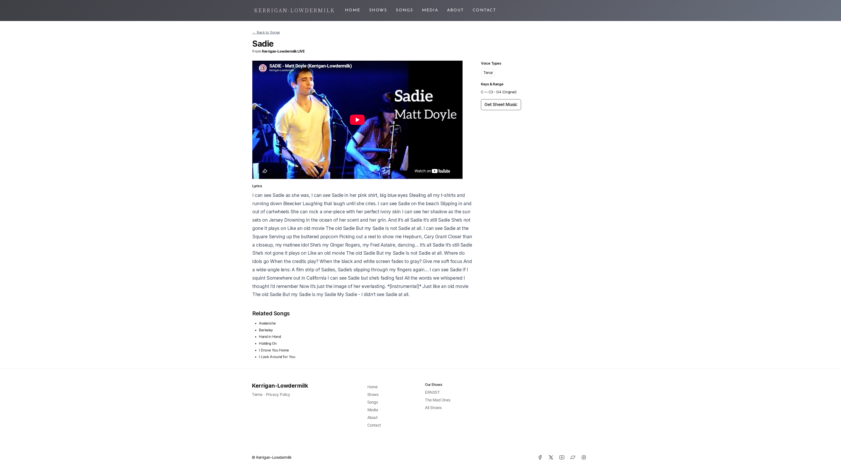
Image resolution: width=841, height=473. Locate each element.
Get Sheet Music (501, 104)
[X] (550, 457)
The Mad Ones (437, 400)
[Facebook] (539, 457)
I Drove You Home (274, 350)
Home (352, 10)
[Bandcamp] (572, 457)
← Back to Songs (266, 32)
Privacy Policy (278, 394)
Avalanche (267, 323)
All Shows (433, 407)
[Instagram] (583, 457)
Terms (257, 394)
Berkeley (266, 330)
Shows (378, 10)
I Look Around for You (277, 357)
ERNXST (432, 392)
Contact (484, 10)
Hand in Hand (270, 336)
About (455, 10)
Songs (404, 10)
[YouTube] (561, 457)
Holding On (268, 343)
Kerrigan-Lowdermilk (280, 385)
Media (430, 10)
